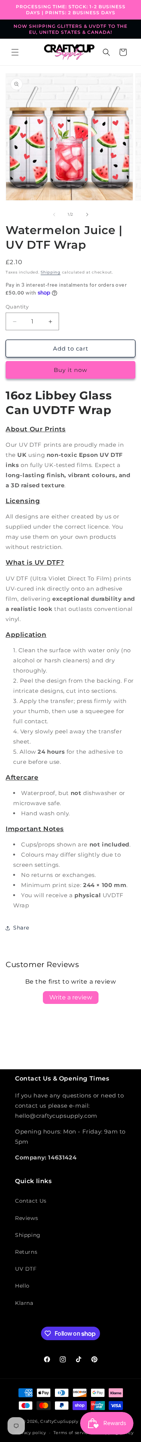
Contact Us (31, 1200)
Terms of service (72, 1432)
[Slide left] (54, 214)
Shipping (51, 272)
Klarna (24, 1303)
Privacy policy (30, 1432)
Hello (22, 1285)
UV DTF (26, 1268)
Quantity (17, 307)
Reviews (26, 1218)
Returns (26, 1252)
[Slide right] (87, 214)
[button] (15, 52)
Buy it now (70, 369)
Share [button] (21, 927)
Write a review (70, 997)
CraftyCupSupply (59, 1421)
